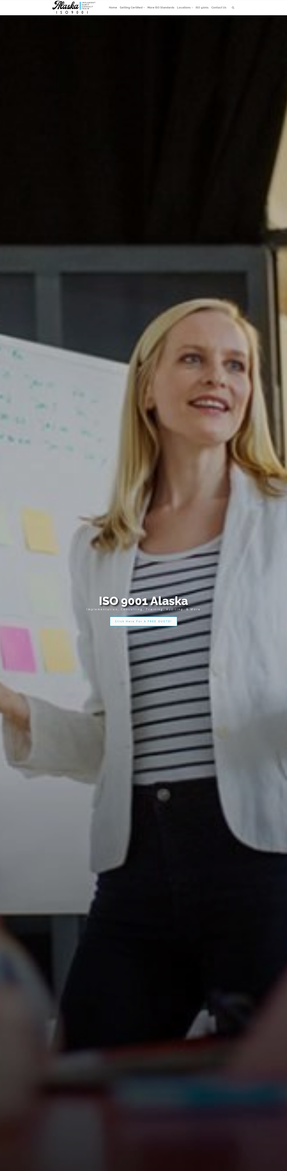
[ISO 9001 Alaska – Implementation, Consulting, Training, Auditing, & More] (74, 7)
